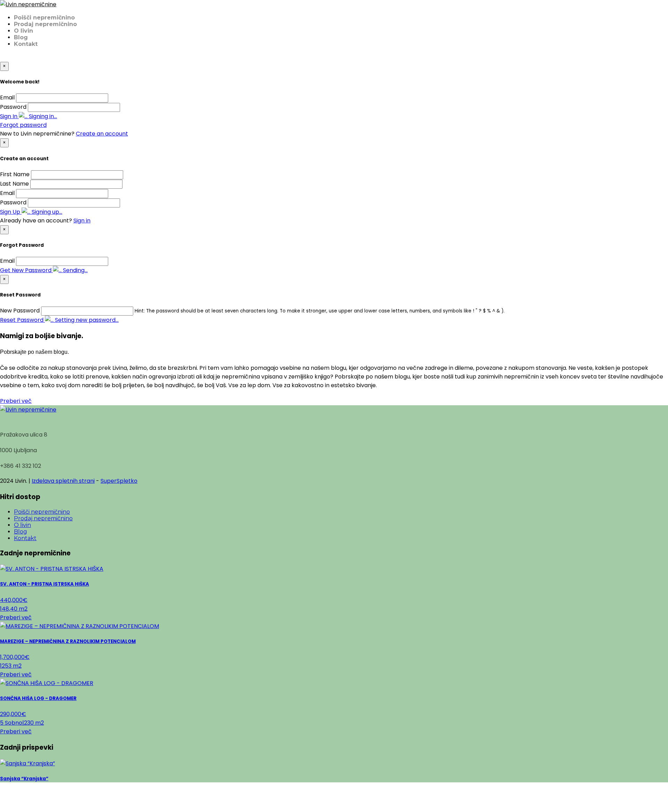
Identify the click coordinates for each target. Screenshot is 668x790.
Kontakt (26, 44)
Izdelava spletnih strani (63, 481)
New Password (20, 311)
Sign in (81, 221)
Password (13, 107)
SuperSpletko (119, 481)
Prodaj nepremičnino (45, 24)
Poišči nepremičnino (44, 17)
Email (7, 97)
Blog (21, 37)
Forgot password (23, 125)
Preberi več (16, 401)
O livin (23, 30)
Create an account (102, 134)
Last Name (14, 184)
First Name (15, 174)
